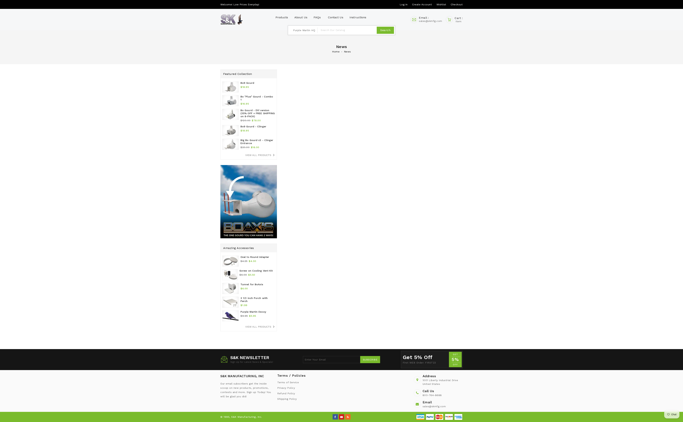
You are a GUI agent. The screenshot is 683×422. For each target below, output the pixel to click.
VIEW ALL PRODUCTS (260, 155)
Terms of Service (288, 382)
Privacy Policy (286, 387)
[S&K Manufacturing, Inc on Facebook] (335, 416)
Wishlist (441, 4)
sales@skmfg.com (434, 406)
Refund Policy (286, 393)
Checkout (457, 4)
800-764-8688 (432, 395)
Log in (404, 4)
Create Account (422, 4)
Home (336, 51)
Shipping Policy (287, 398)
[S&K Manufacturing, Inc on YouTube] (341, 416)
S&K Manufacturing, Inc (242, 376)
